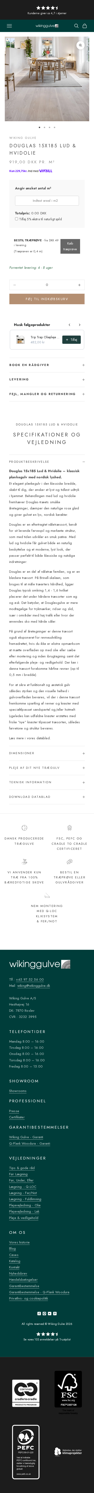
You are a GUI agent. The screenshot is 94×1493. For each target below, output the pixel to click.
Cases (13, 1254)
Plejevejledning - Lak (24, 1211)
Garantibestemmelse (24, 1286)
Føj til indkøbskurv (47, 299)
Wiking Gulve (23, 138)
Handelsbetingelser (23, 1279)
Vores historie (19, 1242)
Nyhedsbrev (18, 1273)
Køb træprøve (70, 246)
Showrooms (17, 1090)
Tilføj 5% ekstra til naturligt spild (40, 219)
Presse (14, 1111)
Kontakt (14, 1267)
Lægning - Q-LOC (22, 1186)
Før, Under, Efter (21, 1180)
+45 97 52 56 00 (30, 979)
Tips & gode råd (22, 1167)
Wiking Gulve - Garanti (26, 1137)
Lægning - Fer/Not (23, 1192)
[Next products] (80, 325)
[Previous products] (70, 325)
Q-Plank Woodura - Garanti (29, 1143)
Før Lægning (18, 1174)
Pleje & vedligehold (23, 1217)
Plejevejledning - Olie (25, 1205)
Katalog (14, 1261)
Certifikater (17, 1117)
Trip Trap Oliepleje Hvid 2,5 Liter (45, 337)
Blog (12, 1248)
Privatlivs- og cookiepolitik (28, 1298)
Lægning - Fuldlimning (25, 1199)
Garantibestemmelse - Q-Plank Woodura (39, 1292)
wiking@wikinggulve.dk (33, 985)
